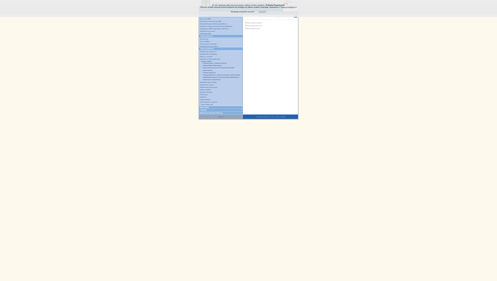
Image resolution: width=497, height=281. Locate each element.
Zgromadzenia (206, 99)
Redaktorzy (221, 116)
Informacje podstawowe (209, 51)
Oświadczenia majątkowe (210, 102)
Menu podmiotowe (206, 36)
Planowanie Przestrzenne (209, 87)
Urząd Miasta (206, 41)
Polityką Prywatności (275, 5)
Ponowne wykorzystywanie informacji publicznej (217, 26)
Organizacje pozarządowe (210, 46)
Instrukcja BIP (206, 33)
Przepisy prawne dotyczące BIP (211, 21)
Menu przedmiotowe (207, 49)
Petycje (204, 97)
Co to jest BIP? (206, 19)
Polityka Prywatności (208, 31)
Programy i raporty (208, 85)
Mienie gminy (207, 70)
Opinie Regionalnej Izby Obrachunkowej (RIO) (218, 68)
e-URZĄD (203, 110)
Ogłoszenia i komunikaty (209, 54)
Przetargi (205, 94)
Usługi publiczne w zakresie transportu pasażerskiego (221, 75)
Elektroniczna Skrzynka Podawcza (211, 113)
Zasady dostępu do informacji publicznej (214, 24)
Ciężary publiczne (209, 72)
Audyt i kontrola (207, 92)
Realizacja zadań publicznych (211, 59)
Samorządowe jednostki (209, 44)
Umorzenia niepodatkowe (211, 79)
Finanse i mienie (207, 61)
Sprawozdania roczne (253, 28)
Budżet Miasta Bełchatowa (212, 65)
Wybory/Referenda (207, 104)
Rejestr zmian (204, 107)
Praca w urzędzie (207, 56)
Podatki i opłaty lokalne (209, 82)
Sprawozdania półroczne (254, 25)
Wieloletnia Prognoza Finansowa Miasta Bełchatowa (220, 77)
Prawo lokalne (206, 89)
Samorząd (205, 39)
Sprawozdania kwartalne (254, 23)
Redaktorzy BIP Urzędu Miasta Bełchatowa (215, 28)
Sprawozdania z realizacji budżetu (214, 63)
